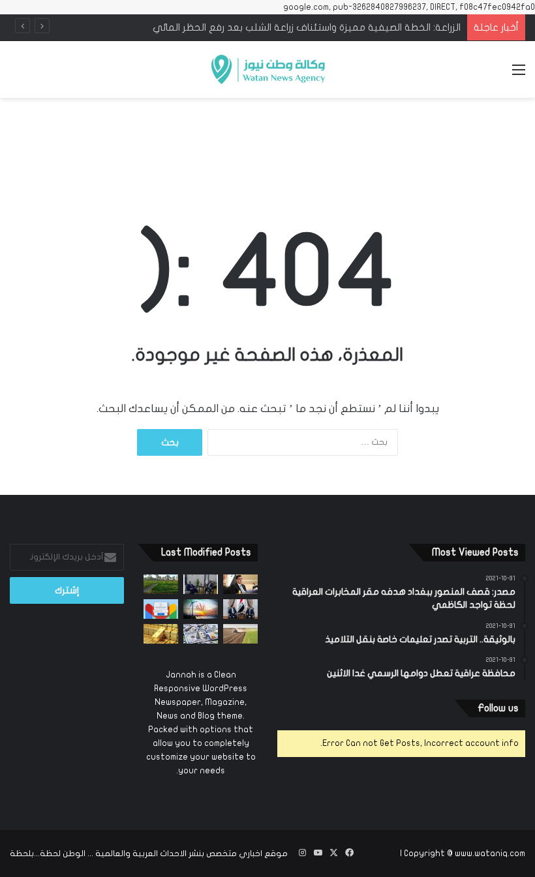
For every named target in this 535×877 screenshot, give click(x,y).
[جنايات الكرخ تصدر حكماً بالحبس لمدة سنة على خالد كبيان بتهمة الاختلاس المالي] (240, 584)
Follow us (498, 708)
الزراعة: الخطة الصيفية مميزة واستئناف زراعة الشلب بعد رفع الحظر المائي (307, 27)
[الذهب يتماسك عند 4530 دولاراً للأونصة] (161, 634)
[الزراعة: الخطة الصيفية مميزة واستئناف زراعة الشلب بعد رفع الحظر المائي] (161, 584)
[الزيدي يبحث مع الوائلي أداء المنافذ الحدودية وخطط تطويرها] (200, 584)
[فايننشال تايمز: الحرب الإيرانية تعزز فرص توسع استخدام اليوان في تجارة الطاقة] (200, 609)
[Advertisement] (267, 139)
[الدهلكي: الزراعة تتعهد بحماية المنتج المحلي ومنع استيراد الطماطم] (240, 634)
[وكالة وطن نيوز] (267, 69)
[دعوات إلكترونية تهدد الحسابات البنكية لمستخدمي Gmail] (161, 609)
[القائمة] (518, 74)
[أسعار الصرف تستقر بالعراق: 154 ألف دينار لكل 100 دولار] (200, 634)
